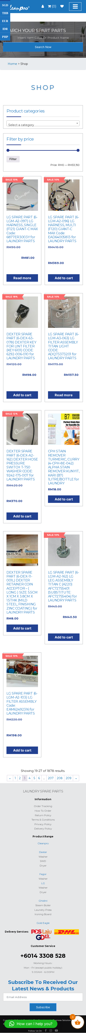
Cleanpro (43, 843)
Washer (43, 856)
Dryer (43, 865)
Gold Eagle (43, 922)
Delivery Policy (43, 828)
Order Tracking (43, 806)
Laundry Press (43, 909)
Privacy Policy (43, 824)
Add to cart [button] (64, 278)
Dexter (43, 852)
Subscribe (43, 1007)
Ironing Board (43, 914)
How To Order (43, 810)
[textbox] (43, 125)
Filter (13, 159)
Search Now (43, 47)
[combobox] (43, 123)
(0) (53, 6)
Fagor (43, 874)
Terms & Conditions (43, 819)
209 (68, 778)
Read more (22, 278)
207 (51, 778)
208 (60, 778)
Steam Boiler (43, 905)
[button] (30, 1024)
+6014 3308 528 (43, 955)
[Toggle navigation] (75, 6)
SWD (43, 861)
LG (43, 883)
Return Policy (43, 815)
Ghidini (43, 900)
